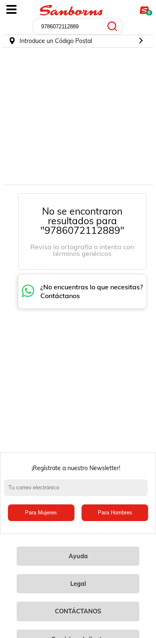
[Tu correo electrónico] (77, 491)
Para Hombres (115, 512)
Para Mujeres (41, 512)
